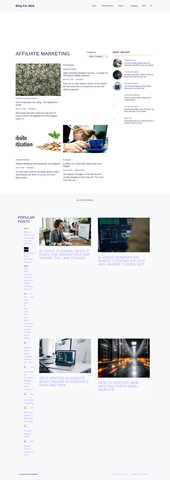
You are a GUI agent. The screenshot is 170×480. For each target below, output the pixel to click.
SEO (144, 6)
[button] (151, 5)
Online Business (107, 6)
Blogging (134, 6)
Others (120, 6)
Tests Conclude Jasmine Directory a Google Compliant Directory (28, 280)
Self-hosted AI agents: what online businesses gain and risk (137, 87)
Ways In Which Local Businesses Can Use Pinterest (29, 238)
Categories (91, 52)
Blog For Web (25, 5)
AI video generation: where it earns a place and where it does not (138, 76)
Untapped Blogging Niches (28, 434)
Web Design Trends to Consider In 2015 (29, 448)
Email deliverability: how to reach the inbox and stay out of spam (139, 110)
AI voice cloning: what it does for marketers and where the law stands (139, 64)
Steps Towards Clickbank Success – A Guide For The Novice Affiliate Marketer (85, 74)
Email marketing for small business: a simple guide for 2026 (139, 122)
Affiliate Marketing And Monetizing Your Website (38, 164)
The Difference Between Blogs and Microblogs (29, 414)
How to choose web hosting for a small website (118, 386)
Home (94, 6)
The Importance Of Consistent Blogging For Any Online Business (29, 378)
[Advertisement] (85, 29)
